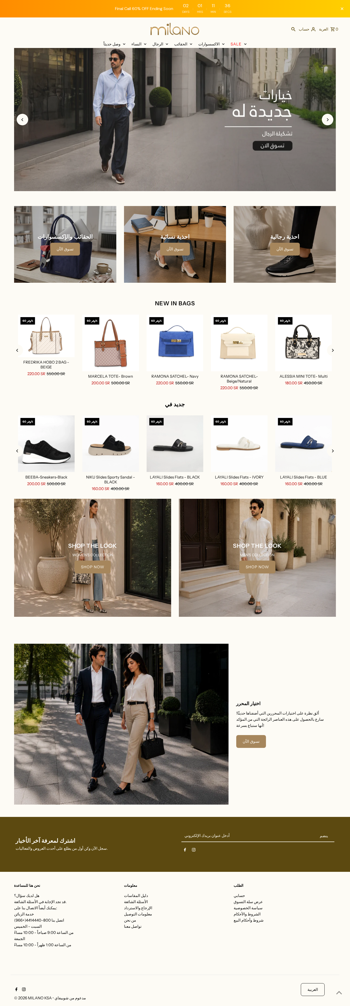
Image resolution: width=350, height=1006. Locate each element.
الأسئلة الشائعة (136, 901)
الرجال (157, 44)
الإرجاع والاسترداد (138, 907)
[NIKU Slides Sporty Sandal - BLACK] (110, 443)
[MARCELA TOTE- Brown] (110, 343)
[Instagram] (193, 851)
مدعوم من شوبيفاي (70, 997)
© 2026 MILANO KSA (33, 997)
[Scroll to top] (339, 992)
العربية (312, 989)
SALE (236, 44)
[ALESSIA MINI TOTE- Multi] (303, 343)
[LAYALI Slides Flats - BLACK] (175, 443)
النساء (136, 44)
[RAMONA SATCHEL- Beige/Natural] (239, 343)
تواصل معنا (132, 926)
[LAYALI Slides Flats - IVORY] (239, 443)
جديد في (175, 404)
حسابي (239, 895)
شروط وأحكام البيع (249, 920)
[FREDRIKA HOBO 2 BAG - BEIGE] (46, 336)
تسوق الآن (65, 249)
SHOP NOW (92, 566)
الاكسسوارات (209, 44)
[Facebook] (185, 851)
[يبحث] (293, 29)
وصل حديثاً (112, 44)
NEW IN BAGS (175, 303)
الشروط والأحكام (247, 914)
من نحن (130, 920)
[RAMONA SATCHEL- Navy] (175, 343)
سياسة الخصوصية (248, 907)
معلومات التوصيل (138, 914)
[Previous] (22, 119)
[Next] (327, 119)
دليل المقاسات (136, 895)
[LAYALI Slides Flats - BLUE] (303, 443)
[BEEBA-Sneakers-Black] (46, 443)
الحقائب (180, 44)
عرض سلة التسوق (248, 901)
